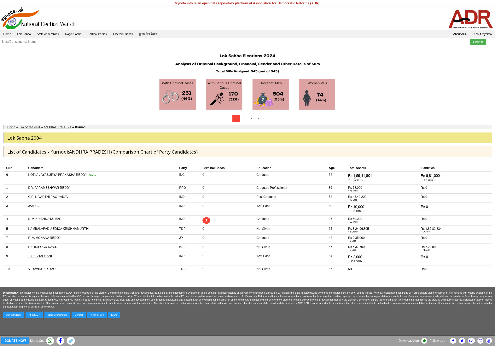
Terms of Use (97, 315)
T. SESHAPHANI (40, 256)
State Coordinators (57, 315)
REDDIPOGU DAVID (42, 247)
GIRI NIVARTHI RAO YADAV (48, 196)
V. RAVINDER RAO (41, 269)
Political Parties (97, 34)
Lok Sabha (24, 34)
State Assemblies (48, 34)
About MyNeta (483, 34)
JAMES (33, 206)
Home (7, 34)
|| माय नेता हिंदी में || (149, 34)
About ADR (460, 34)
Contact (79, 315)
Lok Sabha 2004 (30, 127)
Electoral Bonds (123, 34)
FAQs (114, 315)
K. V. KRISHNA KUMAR (44, 218)
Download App (409, 340)
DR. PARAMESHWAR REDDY (49, 187)
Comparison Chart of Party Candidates (154, 152)
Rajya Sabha (73, 34)
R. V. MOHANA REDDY (44, 237)
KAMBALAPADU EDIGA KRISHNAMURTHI (58, 228)
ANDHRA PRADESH (57, 127)
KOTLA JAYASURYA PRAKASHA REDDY (57, 174)
